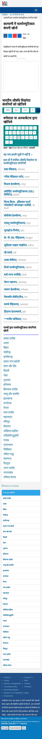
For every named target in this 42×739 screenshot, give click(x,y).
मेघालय (5, 604)
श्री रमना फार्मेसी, (15, 274)
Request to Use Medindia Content (16, 693)
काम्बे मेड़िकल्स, (16, 304)
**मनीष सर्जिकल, (15, 319)
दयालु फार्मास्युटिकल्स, (17, 223)
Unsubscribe (8, 696)
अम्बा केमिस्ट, (15, 259)
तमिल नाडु (6, 637)
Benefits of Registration (12, 684)
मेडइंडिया (5, 15)
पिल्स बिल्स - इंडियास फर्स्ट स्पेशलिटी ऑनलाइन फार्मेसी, (19, 205)
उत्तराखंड (6, 660)
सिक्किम (6, 632)
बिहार (5, 509)
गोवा (4, 543)
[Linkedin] (19, 36)
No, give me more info (15, 728)
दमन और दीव (7, 532)
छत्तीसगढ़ (6, 520)
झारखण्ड (6, 571)
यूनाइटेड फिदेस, (14, 230)
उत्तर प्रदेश (6, 654)
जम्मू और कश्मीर (8, 565)
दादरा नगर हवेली (8, 526)
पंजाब (5, 621)
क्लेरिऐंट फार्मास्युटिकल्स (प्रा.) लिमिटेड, (19, 193)
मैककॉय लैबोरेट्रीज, (16, 296)
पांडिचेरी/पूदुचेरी (8, 615)
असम (5, 504)
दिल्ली (5, 537)
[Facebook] (5, 36)
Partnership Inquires (11, 690)
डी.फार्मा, (10, 252)
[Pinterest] (15, 36)
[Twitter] (10, 36)
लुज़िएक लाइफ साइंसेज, (19, 245)
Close (24, 728)
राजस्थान (6, 626)
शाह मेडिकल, (14, 169)
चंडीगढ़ (5, 515)
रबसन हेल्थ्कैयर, (16, 289)
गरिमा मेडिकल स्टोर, (17, 176)
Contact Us (28, 677)
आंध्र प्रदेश (7, 498)
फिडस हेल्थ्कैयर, (15, 184)
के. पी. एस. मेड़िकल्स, (18, 237)
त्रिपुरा (5, 649)
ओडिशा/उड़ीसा (8, 610)
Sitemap (27, 684)
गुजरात (5, 548)
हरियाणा (5, 554)
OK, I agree (5, 728)
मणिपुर (5, 598)
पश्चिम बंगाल (7, 665)
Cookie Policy (4, 723)
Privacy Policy (12, 723)
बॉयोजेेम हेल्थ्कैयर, (15, 215)
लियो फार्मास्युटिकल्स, (18, 267)
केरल (5, 582)
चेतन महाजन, (15, 282)
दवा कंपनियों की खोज (17, 15)
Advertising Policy (11, 687)
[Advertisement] (21, 76)
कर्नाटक (5, 576)
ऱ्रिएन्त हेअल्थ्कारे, (15, 311)
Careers (6, 680)
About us (7, 677)
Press (26, 680)
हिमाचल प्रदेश (8, 559)
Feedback (27, 687)
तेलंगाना (5, 643)
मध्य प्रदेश (6, 587)
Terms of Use (24, 723)
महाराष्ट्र (6, 593)
